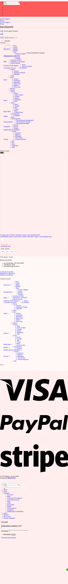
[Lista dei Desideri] (2, 239)
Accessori (7, 285)
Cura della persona (13, 500)
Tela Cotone (19, 137)
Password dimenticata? (8, 537)
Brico (15, 46)
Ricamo (15, 50)
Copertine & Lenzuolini (17, 61)
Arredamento (8, 56)
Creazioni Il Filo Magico (11, 65)
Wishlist (6, 515)
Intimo (5, 100)
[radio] (3, 251)
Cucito (15, 47)
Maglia (15, 49)
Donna (13, 92)
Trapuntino (15, 145)
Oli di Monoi (23, 68)
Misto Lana (17, 84)
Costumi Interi (18, 112)
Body (16, 93)
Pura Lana (17, 87)
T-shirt (16, 109)
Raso (13, 144)
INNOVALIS (12, 478)
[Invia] (4, 6)
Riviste (12, 90)
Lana (11, 77)
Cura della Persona (10, 68)
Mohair (16, 85)
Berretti (16, 125)
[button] (1, 34)
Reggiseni (17, 99)
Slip (15, 101)
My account (7, 516)
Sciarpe (16, 128)
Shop (5, 491)
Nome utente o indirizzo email (11, 526)
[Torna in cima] (1, 480)
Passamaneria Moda (22, 123)
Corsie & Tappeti (20, 53)
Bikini (16, 111)
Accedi (13, 534)
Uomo (13, 103)
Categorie (7, 493)
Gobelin (17, 57)
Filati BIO (17, 74)
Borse (24, 65)
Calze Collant (18, 95)
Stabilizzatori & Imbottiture (12, 130)
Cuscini (17, 55)
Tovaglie (18, 58)
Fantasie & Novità (19, 72)
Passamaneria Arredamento (25, 120)
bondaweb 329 (5, 245)
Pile (13, 142)
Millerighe (18, 136)
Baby (5, 61)
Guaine (16, 98)
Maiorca (17, 134)
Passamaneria (15, 118)
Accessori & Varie (16, 60)
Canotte (16, 96)
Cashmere (17, 80)
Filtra (2, 152)
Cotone (12, 69)
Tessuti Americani (20, 139)
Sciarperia (7, 126)
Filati (5, 80)
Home (1, 31)
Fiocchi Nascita (15, 63)
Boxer (16, 104)
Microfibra (17, 82)
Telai (14, 52)
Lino (13, 141)
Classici (16, 71)
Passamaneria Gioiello (23, 122)
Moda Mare (7, 111)
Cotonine (18, 133)
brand (5, 513)
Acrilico (16, 79)
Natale (6, 116)
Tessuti (6, 139)
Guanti (16, 126)
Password (5, 531)
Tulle (13, 147)
